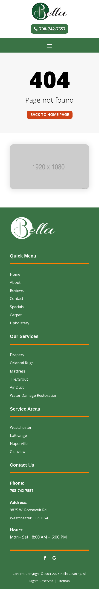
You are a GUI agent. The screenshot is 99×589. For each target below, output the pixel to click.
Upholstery (19, 323)
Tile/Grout (19, 379)
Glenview (17, 451)
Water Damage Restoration (33, 395)
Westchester (21, 427)
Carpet (16, 314)
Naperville (19, 443)
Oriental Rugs (22, 362)
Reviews (17, 290)
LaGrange (18, 435)
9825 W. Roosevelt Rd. (28, 509)
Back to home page (49, 114)
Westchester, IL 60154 (29, 518)
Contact (16, 298)
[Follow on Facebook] (45, 558)
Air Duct (17, 387)
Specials (17, 306)
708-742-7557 (52, 29)
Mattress (18, 371)
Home (15, 274)
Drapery (17, 354)
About (15, 282)
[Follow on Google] (54, 558)
